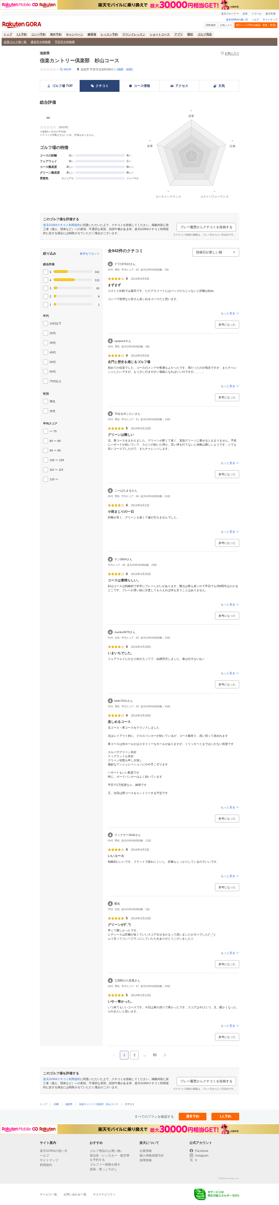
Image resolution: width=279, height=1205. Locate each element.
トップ (7, 34)
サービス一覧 (48, 1194)
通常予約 (192, 1116)
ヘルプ (255, 19)
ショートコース (160, 34)
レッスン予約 (109, 34)
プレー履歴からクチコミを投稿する (206, 227)
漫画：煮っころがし (103, 1169)
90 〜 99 (55, 450)
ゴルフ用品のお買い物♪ (106, 1150)
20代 (53, 333)
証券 (245, 13)
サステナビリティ (104, 1194)
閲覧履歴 (211, 25)
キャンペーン (74, 34)
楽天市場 (270, 13)
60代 (53, 371)
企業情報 (146, 1150)
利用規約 (46, 1165)
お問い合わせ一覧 (75, 1194)
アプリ (178, 34)
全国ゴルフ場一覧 (15, 42)
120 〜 (54, 479)
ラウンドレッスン (133, 34)
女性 (52, 411)
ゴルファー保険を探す (105, 1164)
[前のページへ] (114, 1055)
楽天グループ (228, 13)
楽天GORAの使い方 (237, 19)
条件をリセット (90, 253)
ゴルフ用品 (205, 34)
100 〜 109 (57, 460)
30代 (53, 342)
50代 (53, 362)
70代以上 (55, 381)
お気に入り (226, 25)
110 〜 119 (56, 469)
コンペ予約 (38, 34)
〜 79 (53, 431)
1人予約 (22, 34)
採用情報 (146, 1160)
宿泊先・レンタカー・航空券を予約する (109, 1157)
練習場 (92, 34)
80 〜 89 (55, 440)
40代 (53, 352)
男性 (52, 401)
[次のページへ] (165, 1055)
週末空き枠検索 (41, 42)
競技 (190, 34)
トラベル (256, 13)
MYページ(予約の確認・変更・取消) (256, 25)
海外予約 (55, 34)
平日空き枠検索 (65, 42)
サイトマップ (270, 19)
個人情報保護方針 (152, 1155)
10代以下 (55, 323)
